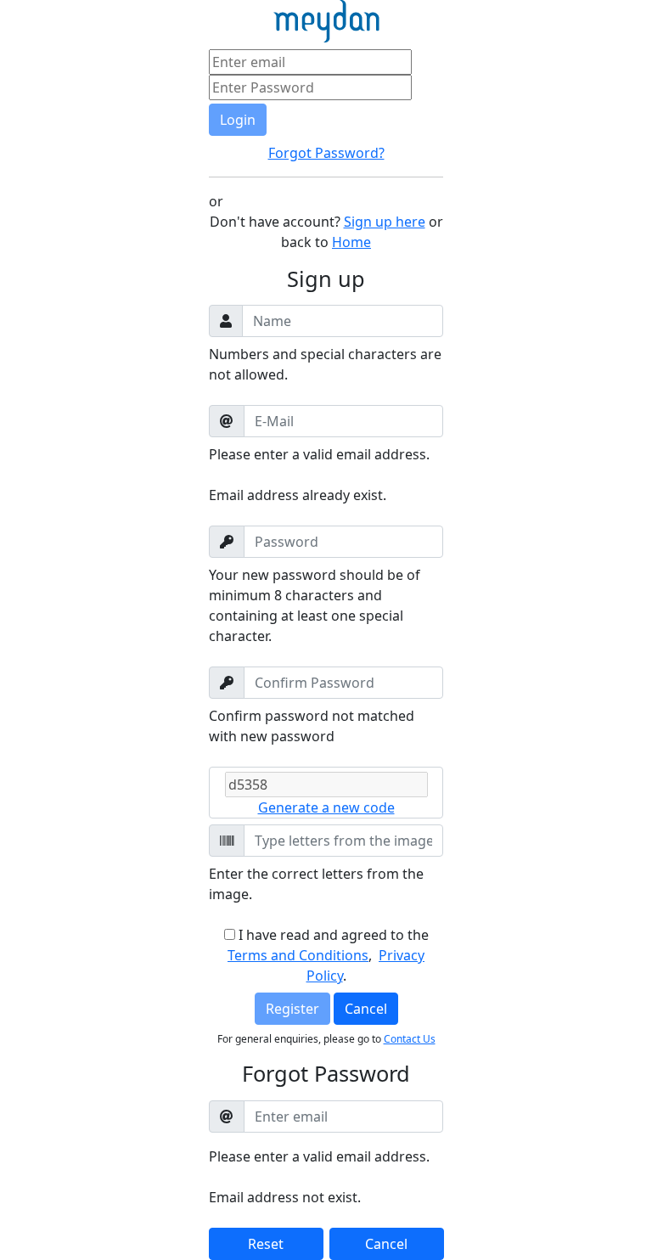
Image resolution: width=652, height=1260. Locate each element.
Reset (266, 1244)
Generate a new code (326, 807)
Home (351, 242)
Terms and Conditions (298, 955)
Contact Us (410, 1039)
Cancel (366, 1008)
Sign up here (384, 221)
